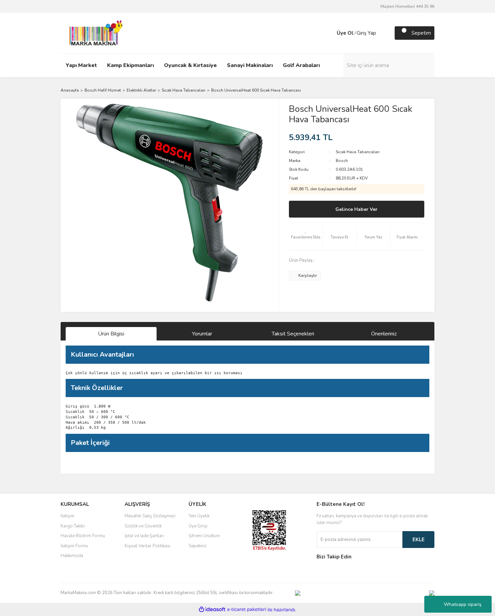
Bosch (342, 160)
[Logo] (94, 32)
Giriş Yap (366, 33)
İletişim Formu (74, 546)
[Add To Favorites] (306, 236)
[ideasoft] (212, 610)
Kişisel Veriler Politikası (147, 546)
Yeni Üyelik (199, 516)
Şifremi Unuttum (204, 536)
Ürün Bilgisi (111, 333)
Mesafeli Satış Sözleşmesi (150, 516)
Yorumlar (202, 333)
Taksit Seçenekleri (293, 333)
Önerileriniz (384, 333)
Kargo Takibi (73, 526)
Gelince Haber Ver (356, 209)
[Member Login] (330, 33)
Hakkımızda (72, 556)
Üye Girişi (198, 526)
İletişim (67, 516)
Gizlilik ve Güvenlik (143, 526)
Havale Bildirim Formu (83, 536)
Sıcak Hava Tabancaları (358, 152)
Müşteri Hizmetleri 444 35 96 (407, 6)
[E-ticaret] (246, 610)
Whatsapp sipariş (463, 604)
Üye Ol (345, 33)
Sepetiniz (197, 546)
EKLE (418, 539)
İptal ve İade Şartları (144, 536)
